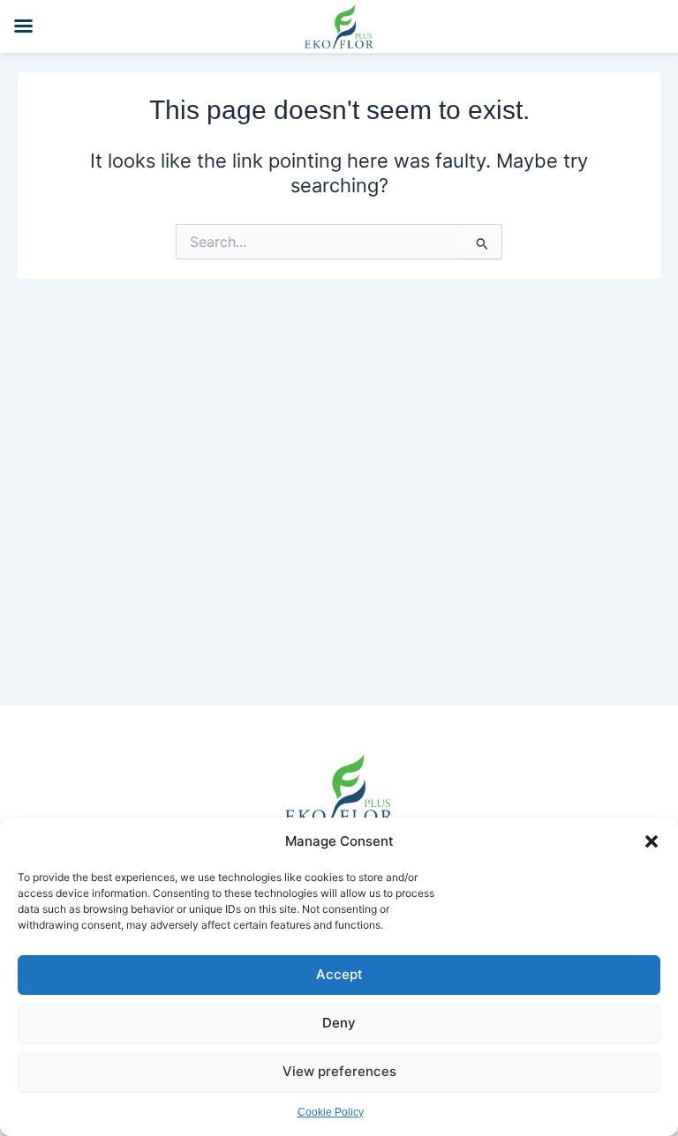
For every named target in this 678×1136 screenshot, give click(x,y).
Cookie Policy (331, 1112)
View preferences (339, 1071)
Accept (339, 974)
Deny (339, 1022)
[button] (651, 841)
